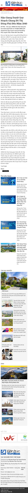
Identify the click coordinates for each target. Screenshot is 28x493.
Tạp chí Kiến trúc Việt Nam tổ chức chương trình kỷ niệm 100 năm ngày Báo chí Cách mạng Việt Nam (20, 304)
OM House (5, 291)
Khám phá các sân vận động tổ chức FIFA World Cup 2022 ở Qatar (20, 411)
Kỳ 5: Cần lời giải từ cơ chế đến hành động (22, 179)
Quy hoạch (7, 11)
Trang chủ (2, 11)
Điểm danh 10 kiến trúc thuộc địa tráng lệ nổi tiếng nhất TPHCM (20, 401)
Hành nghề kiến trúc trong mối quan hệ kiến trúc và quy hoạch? (20, 321)
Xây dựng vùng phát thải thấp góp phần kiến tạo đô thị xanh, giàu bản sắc (22, 247)
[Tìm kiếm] (25, 5)
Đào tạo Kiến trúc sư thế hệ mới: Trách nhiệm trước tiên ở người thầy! (20, 330)
